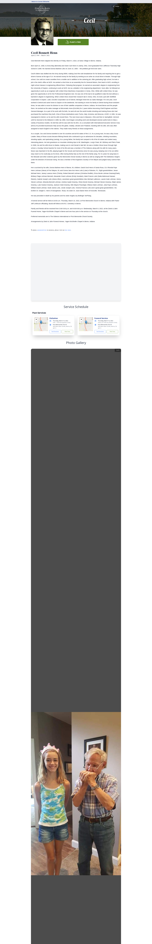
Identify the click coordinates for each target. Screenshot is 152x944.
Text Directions (55, 331)
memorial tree (42, 230)
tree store (68, 230)
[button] (41, 322)
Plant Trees (67, 331)
